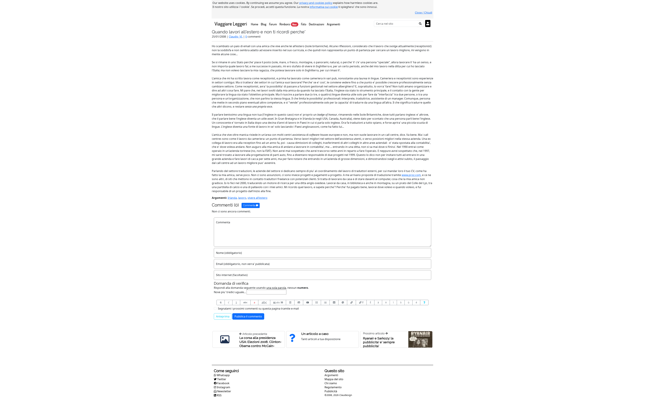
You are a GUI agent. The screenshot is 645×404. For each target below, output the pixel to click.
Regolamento (333, 387)
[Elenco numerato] (325, 302)
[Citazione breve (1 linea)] (290, 302)
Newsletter (224, 391)
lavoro (242, 198)
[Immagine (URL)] (298, 302)
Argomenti (333, 24)
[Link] (351, 302)
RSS (219, 395)
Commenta (249, 205)
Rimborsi (288, 24)
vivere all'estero (257, 198)
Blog (263, 24)
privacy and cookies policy (315, 3)
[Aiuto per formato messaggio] (424, 302)
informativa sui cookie (324, 7)
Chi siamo (331, 383)
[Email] (342, 302)
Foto (303, 24)
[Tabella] (334, 302)
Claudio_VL (236, 36)
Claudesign (345, 395)
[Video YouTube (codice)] (307, 302)
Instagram (223, 387)
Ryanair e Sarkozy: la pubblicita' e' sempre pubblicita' (379, 342)
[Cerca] (420, 23)
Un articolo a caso (315, 334)
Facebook (223, 383)
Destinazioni (316, 24)
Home (255, 24)
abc (245, 302)
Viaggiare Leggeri (230, 23)
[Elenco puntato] (316, 302)
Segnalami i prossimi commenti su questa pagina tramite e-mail (258, 308)
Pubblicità (331, 391)
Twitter (221, 379)
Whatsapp (223, 375)
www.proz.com (411, 175)
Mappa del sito (334, 379)
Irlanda (232, 198)
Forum (273, 24)
